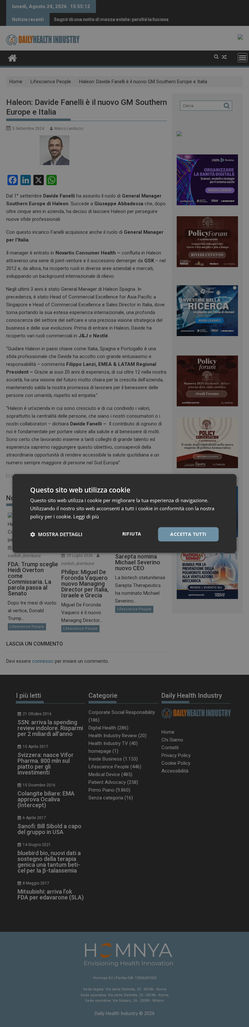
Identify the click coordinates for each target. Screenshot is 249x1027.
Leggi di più (86, 516)
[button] (56, 534)
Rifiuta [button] (131, 534)
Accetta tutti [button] (188, 534)
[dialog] (124, 513)
